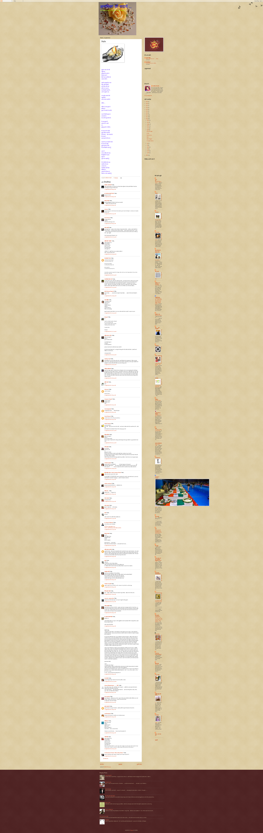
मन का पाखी (157, 674)
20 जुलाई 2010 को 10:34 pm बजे (110, 748)
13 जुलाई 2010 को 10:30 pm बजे (110, 254)
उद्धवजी (156, 740)
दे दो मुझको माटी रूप (150, 140)
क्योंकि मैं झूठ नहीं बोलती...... (158, 694)
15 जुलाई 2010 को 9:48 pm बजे (110, 674)
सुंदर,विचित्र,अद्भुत (158, 400)
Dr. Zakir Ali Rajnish (109, 522)
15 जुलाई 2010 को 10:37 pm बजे (110, 681)
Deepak (106, 317)
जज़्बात (156, 193)
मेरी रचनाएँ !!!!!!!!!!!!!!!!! (157, 616)
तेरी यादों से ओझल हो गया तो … (158, 182)
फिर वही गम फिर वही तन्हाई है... (110, 795)
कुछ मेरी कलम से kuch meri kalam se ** (158, 251)
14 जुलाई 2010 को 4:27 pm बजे (110, 529)
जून (147, 143)
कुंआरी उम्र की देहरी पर (158, 315)
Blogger (131, 830)
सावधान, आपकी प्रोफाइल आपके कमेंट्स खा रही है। (113, 527)
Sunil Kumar (107, 217)
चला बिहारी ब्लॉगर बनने (108, 279)
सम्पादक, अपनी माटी (108, 184)
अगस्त (148, 127)
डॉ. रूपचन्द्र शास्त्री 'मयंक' (109, 193)
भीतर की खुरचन (149, 138)
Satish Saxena (108, 423)
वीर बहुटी (156, 545)
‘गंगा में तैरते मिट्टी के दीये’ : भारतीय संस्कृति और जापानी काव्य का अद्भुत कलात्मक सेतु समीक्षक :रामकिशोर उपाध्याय (158, 301)
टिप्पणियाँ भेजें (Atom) (107, 767)
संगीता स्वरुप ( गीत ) (108, 335)
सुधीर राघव (106, 382)
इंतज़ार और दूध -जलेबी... (157, 445)
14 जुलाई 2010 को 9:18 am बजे (110, 419)
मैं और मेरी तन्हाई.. (150, 131)
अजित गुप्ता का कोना (108, 549)
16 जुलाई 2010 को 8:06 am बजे (110, 692)
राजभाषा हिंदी (148, 57)
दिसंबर (148, 120)
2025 (147, 101)
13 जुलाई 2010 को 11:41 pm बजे (110, 313)
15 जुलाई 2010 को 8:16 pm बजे (110, 626)
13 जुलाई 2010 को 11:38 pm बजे (110, 295)
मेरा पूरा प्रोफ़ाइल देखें (148, 95)
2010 (147, 118)
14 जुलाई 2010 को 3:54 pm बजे (110, 508)
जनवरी (148, 152)
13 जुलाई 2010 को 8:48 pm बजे (110, 196)
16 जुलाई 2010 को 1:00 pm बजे (110, 709)
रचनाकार (156, 378)
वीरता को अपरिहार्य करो (109, 809)
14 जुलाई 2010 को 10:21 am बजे (110, 442)
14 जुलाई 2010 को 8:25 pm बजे (110, 567)
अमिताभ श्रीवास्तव (108, 368)
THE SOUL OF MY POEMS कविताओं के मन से (158, 559)
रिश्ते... (156, 517)
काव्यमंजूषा (157, 715)
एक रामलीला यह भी (161, 638)
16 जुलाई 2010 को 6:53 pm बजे (110, 732)
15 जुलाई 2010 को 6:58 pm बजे (110, 612)
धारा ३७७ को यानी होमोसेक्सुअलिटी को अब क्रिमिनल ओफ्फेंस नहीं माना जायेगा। (158, 532)
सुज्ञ (105, 512)
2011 (147, 116)
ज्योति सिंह (106, 736)
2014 (147, 111)
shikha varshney (108, 483)
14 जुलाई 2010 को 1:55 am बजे (110, 395)
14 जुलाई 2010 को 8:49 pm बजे (110, 579)
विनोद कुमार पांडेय (108, 591)
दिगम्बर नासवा (107, 533)
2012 (147, 115)
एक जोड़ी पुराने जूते (161, 578)
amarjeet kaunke (158, 592)
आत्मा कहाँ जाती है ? (108, 775)
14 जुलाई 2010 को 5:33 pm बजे (110, 545)
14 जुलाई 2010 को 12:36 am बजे (110, 364)
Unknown (106, 389)
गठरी (156, 428)
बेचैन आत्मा (157, 271)
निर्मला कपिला (107, 434)
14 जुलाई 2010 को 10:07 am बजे (110, 430)
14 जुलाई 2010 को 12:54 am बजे (110, 378)
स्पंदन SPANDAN (158, 443)
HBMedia (106, 720)
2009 (147, 155)
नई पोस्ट (102, 764)
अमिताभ (156, 399)
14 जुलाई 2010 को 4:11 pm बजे (110, 518)
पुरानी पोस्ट (139, 764)
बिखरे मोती (157, 663)
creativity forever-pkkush (158, 654)
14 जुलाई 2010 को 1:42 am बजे (110, 385)
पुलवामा (156, 507)
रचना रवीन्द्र (157, 634)
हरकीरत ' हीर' (157, 314)
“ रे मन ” (156, 561)
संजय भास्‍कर (107, 498)
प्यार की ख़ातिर (157, 284)
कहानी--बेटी (161, 461)
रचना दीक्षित (107, 299)
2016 (147, 107)
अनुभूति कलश (157, 297)
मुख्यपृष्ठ (120, 764)
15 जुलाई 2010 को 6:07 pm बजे (110, 601)
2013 (147, 113)
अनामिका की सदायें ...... (157, 86)
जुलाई (148, 129)
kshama (106, 209)
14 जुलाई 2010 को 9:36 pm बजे (110, 587)
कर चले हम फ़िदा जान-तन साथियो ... (151, 63)
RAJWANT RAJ (108, 258)
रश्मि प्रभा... (107, 490)
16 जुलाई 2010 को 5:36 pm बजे (110, 716)
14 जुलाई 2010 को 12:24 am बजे (110, 354)
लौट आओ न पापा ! (108, 782)
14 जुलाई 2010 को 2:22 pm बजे (110, 494)
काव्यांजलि (157, 345)
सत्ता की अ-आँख (161, 197)
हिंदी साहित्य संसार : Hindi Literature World (113, 472)
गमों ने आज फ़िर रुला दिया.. (104, 816)
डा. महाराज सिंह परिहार (108, 616)
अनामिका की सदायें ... (116, 6)
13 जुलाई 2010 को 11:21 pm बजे (110, 287)
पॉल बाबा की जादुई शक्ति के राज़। (110, 526)
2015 (147, 109)
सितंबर (148, 126)
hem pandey (107, 696)
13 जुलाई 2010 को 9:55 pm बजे (110, 223)
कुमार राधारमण (107, 706)
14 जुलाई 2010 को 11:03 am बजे (110, 458)
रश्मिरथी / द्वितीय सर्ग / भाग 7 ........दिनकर (152, 58)
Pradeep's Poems (157, 477)
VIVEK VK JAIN (108, 583)
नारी (155, 528)
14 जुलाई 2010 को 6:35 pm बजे (110, 556)
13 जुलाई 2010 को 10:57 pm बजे (110, 275)
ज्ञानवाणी (156, 212)
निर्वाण (148, 137)
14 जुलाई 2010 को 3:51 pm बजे (110, 501)
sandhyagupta (107, 713)
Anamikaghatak (108, 408)
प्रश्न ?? (161, 347)
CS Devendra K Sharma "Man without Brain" (114, 752)
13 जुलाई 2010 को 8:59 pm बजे (110, 205)
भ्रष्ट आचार (157, 664)
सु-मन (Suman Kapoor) (109, 291)
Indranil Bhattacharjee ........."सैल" (112, 685)
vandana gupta (108, 462)
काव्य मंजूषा (157, 516)
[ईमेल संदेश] (121, 177)
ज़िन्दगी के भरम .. (149, 135)
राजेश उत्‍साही (107, 605)
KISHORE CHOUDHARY (158, 573)
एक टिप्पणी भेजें (105, 758)
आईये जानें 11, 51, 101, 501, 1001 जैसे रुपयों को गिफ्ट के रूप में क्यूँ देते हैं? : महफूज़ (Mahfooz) (158, 619)
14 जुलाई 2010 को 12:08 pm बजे (110, 468)
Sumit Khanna (108, 416)
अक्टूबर (148, 124)
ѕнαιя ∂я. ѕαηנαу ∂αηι (109, 598)
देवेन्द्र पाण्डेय (107, 200)
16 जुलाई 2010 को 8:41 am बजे (110, 702)
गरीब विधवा (107, 819)
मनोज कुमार (106, 446)
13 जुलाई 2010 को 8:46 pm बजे (110, 189)
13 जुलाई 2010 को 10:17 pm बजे (110, 237)
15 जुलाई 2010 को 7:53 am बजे (110, 594)
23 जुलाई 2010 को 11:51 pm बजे (110, 756)
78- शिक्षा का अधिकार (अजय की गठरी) (158, 430)
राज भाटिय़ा (106, 678)
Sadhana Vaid (107, 358)
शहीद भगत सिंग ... (108, 802)
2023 (147, 105)
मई (147, 145)
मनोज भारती (107, 227)
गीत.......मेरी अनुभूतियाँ (157, 328)
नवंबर (148, 122)
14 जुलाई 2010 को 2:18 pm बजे (110, 486)
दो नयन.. (148, 133)
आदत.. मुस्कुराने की (158, 355)
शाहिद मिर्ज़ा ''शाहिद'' (108, 240)
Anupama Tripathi (108, 399)
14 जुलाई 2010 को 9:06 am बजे (110, 412)
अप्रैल (148, 147)
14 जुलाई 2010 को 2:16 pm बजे (110, 479)
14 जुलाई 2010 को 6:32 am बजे (110, 404)
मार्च (147, 149)
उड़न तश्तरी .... (158, 232)
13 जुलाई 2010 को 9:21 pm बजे (110, 213)
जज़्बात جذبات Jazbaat (157, 283)
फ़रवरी (148, 150)
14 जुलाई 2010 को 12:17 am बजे (110, 331)
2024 (147, 103)
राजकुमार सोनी (107, 571)
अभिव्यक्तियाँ (148, 62)
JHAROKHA (157, 457)
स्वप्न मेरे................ (157, 180)
